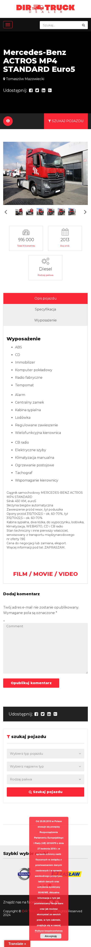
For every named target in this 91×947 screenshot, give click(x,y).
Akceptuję (51, 936)
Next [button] (85, 211)
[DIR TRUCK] (45, 8)
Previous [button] (5, 211)
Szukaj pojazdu (47, 792)
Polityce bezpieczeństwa (48, 930)
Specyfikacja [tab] (45, 309)
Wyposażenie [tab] (45, 320)
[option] (45, 173)
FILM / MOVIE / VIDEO (45, 574)
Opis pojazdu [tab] (45, 298)
